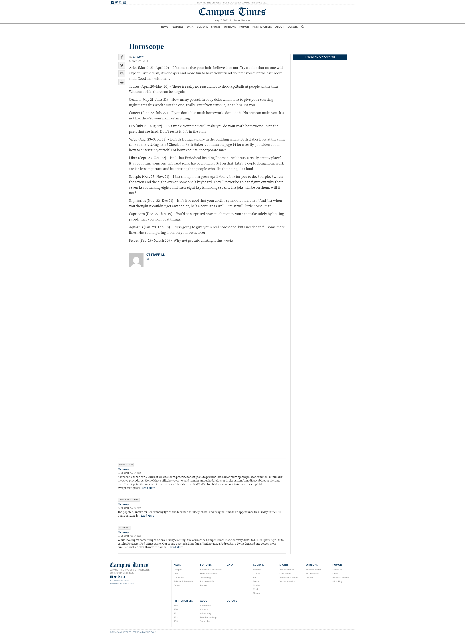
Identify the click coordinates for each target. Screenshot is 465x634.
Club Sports (285, 574)
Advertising (205, 613)
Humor (244, 27)
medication (126, 465)
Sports (215, 27)
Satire (335, 574)
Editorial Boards (313, 570)
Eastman (257, 570)
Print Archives (262, 27)
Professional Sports (289, 578)
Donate (293, 27)
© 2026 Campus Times (120, 632)
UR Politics (179, 578)
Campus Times (232, 12)
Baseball (124, 528)
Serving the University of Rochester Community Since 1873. (232, 3)
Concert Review (128, 500)
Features (177, 27)
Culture (202, 27)
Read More (148, 488)
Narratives (337, 570)
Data (190, 27)
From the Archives (208, 574)
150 (176, 609)
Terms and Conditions (144, 632)
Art (254, 578)
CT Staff (138, 56)
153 (176, 621)
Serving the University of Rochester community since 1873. (129, 571)
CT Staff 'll (155, 254)
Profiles (203, 585)
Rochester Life (207, 581)
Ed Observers (312, 574)
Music (256, 589)
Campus (178, 570)
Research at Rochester (210, 570)
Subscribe (205, 621)
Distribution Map (208, 617)
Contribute (205, 606)
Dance (256, 581)
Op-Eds (309, 578)
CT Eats (256, 574)
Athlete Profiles (287, 570)
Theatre (256, 593)
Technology (205, 578)
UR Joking (337, 581)
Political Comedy (340, 578)
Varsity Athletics (287, 581)
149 (176, 606)
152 (176, 617)
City (176, 574)
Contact (204, 609)
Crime (176, 585)
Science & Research (183, 581)
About (279, 27)
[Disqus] (202, 317)
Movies (256, 585)
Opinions (230, 27)
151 (176, 613)
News (164, 27)
